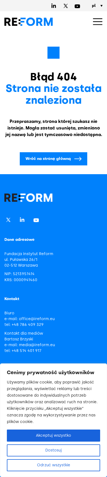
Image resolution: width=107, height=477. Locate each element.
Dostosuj (53, 450)
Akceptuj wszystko (53, 435)
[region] (53, 420)
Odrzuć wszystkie (53, 465)
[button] (98, 22)
